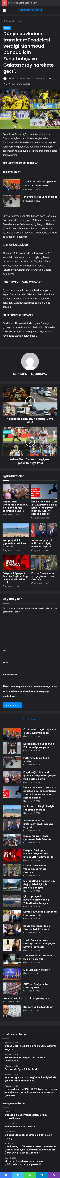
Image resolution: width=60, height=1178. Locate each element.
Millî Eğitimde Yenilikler (36, 969)
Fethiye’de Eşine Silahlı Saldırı (40, 196)
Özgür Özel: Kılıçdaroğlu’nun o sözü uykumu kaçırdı (39, 731)
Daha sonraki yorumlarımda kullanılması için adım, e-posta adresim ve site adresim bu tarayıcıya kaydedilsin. (30, 691)
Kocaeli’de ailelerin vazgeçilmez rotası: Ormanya (43, 576)
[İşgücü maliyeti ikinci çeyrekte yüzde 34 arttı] (12, 840)
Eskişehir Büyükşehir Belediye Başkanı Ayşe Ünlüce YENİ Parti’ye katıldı (15, 578)
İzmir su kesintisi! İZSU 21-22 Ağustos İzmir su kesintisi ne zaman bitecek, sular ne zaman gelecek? (44, 507)
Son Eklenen (30, 719)
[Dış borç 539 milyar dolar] (12, 1011)
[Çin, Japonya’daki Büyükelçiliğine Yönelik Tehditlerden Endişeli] (12, 901)
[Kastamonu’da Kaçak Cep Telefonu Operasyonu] (12, 748)
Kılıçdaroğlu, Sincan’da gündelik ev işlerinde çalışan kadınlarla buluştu (15, 506)
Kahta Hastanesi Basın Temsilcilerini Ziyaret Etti (37, 927)
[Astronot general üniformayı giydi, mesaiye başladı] (44, 530)
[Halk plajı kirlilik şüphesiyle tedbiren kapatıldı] (16, 530)
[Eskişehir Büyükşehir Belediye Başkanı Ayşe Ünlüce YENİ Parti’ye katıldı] (16, 562)
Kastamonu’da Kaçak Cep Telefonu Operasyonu (38, 745)
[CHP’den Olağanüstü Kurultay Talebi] (12, 988)
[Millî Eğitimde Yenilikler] (12, 974)
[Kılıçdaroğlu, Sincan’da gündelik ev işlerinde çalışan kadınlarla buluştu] (16, 491)
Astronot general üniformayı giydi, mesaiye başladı (41, 543)
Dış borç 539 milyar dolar (38, 1007)
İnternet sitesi (10, 674)
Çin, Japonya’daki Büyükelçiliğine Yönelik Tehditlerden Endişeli (36, 900)
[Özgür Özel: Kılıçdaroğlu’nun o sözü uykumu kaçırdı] (11, 185)
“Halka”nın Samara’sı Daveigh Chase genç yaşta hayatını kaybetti (39, 944)
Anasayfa (10, 21)
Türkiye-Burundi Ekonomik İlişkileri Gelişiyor (38, 957)
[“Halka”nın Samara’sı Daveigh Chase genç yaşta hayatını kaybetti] (12, 945)
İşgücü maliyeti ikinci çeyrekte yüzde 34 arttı (37, 837)
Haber (20, 21)
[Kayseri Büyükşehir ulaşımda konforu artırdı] (12, 916)
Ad (5, 650)
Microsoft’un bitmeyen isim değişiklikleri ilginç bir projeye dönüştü (39, 884)
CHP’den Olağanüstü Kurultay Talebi (35, 985)
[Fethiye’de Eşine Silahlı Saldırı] (11, 201)
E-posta (7, 662)
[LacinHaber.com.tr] (30, 10)
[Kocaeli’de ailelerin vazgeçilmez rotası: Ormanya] (44, 562)
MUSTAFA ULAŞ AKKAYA (19, 78)
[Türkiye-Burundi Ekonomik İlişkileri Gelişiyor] (12, 960)
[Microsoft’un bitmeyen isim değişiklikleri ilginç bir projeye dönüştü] (12, 885)
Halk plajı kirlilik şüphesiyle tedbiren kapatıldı (14, 543)
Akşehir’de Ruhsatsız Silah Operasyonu (26, 998)
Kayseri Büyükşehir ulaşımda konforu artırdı (40, 913)
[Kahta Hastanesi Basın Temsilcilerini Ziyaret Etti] (12, 930)
